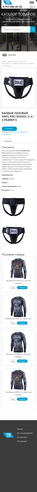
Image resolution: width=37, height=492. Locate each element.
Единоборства (13, 61)
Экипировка (22, 441)
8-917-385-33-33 (12, 6)
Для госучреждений (25, 433)
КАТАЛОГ (12, 55)
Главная (4, 61)
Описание (7, 141)
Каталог (20, 429)
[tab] (8, 141)
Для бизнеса (22, 437)
